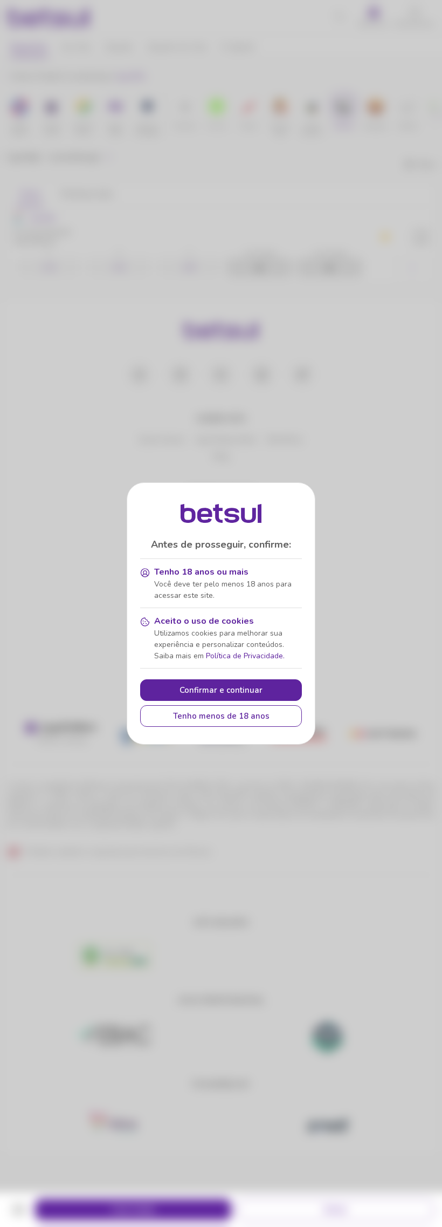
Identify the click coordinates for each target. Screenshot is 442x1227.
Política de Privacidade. (245, 656)
